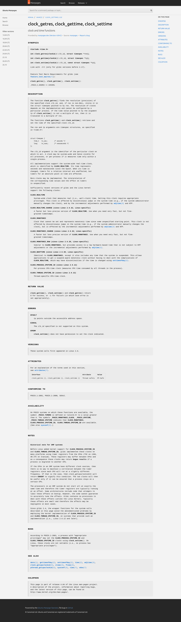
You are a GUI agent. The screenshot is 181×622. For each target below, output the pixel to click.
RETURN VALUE (164, 28)
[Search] (151, 10)
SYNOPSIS (162, 21)
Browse (72, 3)
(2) (120, 261)
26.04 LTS (6, 61)
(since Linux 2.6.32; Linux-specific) (60, 208)
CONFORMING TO (165, 43)
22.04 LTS (6, 50)
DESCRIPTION (163, 25)
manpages (74, 35)
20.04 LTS (6, 46)
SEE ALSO (161, 58)
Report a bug (85, 35)
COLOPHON (162, 62)
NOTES (160, 51)
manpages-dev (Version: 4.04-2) (50, 35)
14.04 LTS (6, 35)
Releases (81, 3)
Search (62, 3)
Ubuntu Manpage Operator (48, 608)
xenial (31, 17)
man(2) (39, 17)
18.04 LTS (6, 42)
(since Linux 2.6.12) (53, 265)
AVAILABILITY (163, 47)
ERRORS (161, 32)
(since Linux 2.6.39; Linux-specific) (56, 252)
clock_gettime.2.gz (53, 17)
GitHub (70, 608)
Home (5, 17)
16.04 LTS (6, 39)
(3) (119, 203)
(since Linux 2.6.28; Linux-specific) (59, 242)
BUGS (160, 54)
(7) (41, 77)
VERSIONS (162, 36)
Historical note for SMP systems (46, 445)
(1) (34, 562)
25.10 (5, 57)
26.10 (5, 65)
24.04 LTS (6, 53)
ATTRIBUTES (162, 39)
